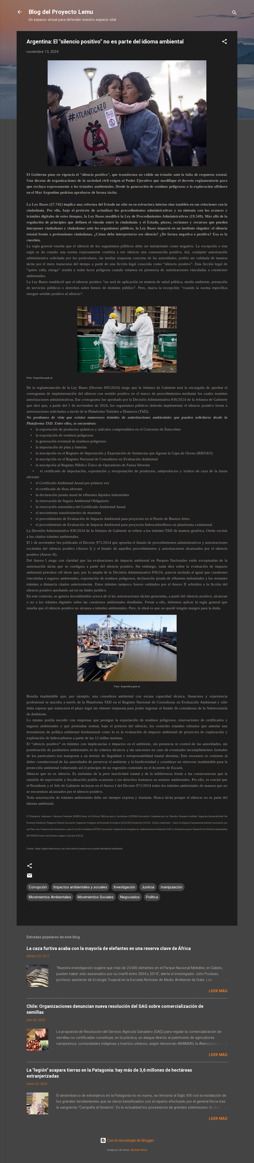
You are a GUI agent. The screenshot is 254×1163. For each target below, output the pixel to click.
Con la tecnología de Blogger (130, 1140)
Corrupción (38, 887)
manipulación (171, 887)
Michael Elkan (138, 1150)
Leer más (218, 991)
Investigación (124, 887)
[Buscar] (234, 13)
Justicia (148, 887)
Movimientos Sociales (96, 897)
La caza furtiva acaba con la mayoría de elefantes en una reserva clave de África (109, 948)
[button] (224, 42)
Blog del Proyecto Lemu (61, 11)
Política (152, 897)
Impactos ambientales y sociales (80, 887)
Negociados (130, 897)
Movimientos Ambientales (50, 897)
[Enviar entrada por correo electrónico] (29, 877)
